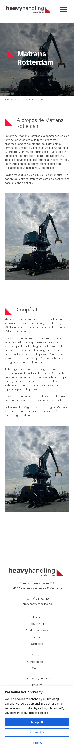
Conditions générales (37, 678)
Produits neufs (37, 624)
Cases (15, 99)
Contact (37, 668)
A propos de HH (37, 661)
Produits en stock (37, 630)
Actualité (37, 655)
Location (37, 637)
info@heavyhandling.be (37, 604)
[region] (37, 718)
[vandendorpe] (28, 9)
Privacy (37, 684)
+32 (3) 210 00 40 (37, 598)
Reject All (37, 742)
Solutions (37, 644)
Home (8, 99)
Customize (37, 732)
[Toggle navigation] (63, 9)
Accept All (37, 722)
